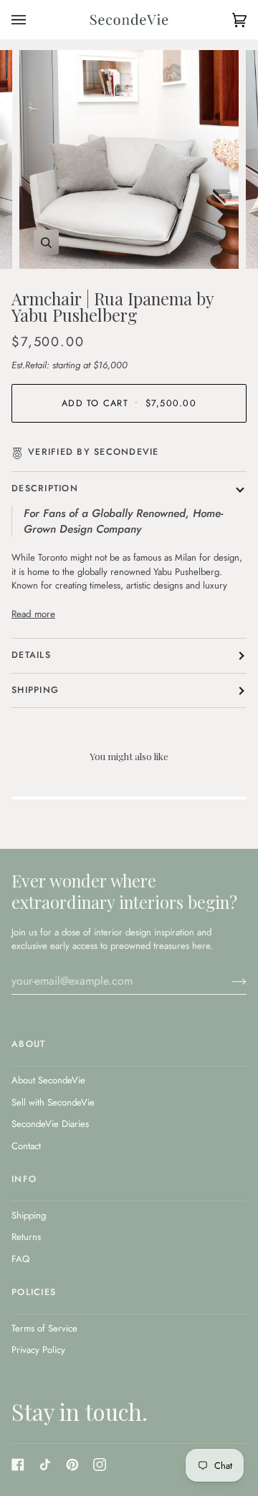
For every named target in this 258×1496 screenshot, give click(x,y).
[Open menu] (32, 19)
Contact (26, 1146)
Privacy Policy (38, 1350)
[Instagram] (99, 1464)
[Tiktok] (45, 1464)
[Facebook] (17, 1464)
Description (44, 488)
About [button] (28, 1044)
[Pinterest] (72, 1464)
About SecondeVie (48, 1080)
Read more (33, 614)
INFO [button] (24, 1179)
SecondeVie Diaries (50, 1124)
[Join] (228, 981)
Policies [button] (33, 1292)
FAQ (20, 1259)
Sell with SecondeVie (53, 1102)
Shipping (35, 690)
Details (31, 655)
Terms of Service (44, 1328)
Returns (26, 1237)
